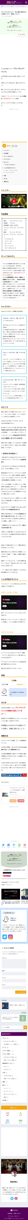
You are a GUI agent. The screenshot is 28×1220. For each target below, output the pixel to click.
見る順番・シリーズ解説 (11, 1044)
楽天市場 (21, 800)
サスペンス (9, 884)
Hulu (6, 1066)
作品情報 (6, 153)
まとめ (5, 178)
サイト (4, 985)
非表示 (14, 146)
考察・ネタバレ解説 (10, 1060)
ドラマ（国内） (7, 1051)
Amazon (13, 800)
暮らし (5, 1085)
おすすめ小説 (8, 1075)
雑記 (6, 1097)
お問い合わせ (16, 1213)
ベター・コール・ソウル (11, 170)
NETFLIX (7, 1069)
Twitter (4, 939)
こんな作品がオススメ (9, 168)
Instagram (10, 939)
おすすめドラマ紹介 (14, 882)
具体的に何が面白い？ (10, 164)
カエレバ (16, 794)
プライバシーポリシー (14, 1216)
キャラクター (7, 159)
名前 (3, 971)
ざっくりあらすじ (8, 156)
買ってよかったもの (10, 1094)
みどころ (6, 162)
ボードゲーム (8, 1091)
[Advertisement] (14, 52)
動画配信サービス (8, 1063)
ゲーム (5, 1047)
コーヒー (7, 1088)
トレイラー (7, 150)
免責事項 (10, 1213)
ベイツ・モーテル (9, 172)
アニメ (5, 1038)
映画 (4, 1082)
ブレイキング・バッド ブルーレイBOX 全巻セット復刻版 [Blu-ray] (17, 790)
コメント (4, 958)
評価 (5, 175)
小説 (4, 1072)
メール (4, 978)
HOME (15, 1210)
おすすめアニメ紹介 (10, 1041)
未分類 (5, 1100)
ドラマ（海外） (7, 1054)
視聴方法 (6, 181)
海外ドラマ (7, 1122)
